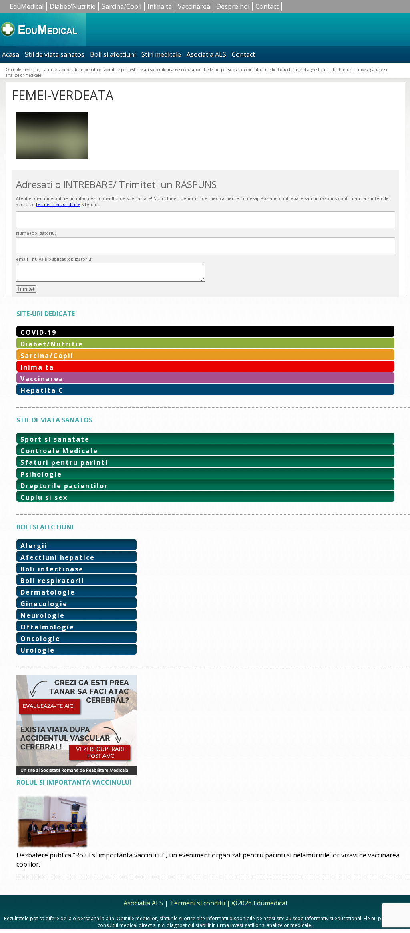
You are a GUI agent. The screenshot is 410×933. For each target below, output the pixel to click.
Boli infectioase (52, 569)
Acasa (10, 54)
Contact (267, 6)
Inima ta (159, 6)
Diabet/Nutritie (73, 6)
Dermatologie (47, 592)
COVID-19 (38, 332)
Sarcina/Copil (121, 6)
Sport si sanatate (55, 439)
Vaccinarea (194, 6)
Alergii (34, 545)
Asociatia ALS (206, 54)
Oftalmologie (47, 627)
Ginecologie (44, 603)
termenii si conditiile (58, 204)
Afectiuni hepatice (57, 557)
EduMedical (27, 6)
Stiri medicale (161, 54)
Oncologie (40, 638)
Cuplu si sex (44, 497)
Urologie (37, 650)
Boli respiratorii (52, 580)
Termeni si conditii (197, 903)
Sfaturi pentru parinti (64, 462)
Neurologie (42, 615)
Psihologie (41, 474)
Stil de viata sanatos (54, 54)
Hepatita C (42, 390)
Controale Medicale (59, 450)
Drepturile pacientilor (64, 485)
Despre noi (232, 6)
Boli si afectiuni (113, 54)
